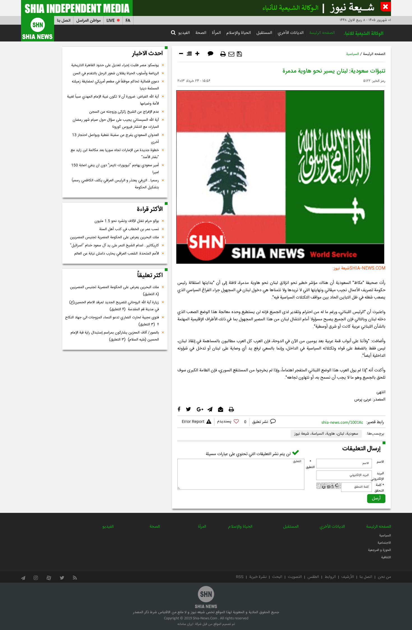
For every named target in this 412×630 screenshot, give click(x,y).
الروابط (330, 577)
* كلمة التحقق (379, 488)
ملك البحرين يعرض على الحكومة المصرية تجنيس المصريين (114, 237)
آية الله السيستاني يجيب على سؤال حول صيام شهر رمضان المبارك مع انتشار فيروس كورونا (116, 123)
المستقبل (264, 32)
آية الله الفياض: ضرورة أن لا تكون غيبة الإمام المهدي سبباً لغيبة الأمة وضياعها (113, 100)
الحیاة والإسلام (238, 32)
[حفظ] (239, 54)
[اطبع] (223, 54)
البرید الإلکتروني (377, 476)
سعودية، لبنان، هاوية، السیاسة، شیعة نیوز (326, 433)
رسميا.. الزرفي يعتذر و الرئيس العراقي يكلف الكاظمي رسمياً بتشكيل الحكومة (115, 184)
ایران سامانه (185, 624)
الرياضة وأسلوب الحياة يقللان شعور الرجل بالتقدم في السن (116, 73)
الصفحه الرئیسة (322, 32)
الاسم (380, 462)
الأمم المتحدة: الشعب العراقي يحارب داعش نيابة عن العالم (116, 254)
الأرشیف (347, 577)
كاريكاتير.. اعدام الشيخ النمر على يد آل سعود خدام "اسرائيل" (114, 245)
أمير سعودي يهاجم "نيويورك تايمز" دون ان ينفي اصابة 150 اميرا (115, 168)
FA (128, 20)
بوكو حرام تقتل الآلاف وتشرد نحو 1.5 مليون (126, 221)
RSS (240, 577)
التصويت (295, 577)
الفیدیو (184, 32)
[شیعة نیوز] (206, 8)
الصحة (200, 32)
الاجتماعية (384, 543)
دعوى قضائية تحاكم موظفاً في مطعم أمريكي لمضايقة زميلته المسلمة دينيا (115, 85)
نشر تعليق (260, 422)
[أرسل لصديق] (231, 54)
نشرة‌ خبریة (258, 577)
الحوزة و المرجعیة (379, 550)
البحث (277, 577)
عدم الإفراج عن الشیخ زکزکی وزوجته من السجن (124, 112)
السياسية (352, 54)
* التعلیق (310, 464)
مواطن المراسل (88, 20)
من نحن (384, 577)
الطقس (313, 577)
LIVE (111, 20)
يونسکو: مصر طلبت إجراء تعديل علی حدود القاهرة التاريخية (115, 65)
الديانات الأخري (291, 32)
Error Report (193, 421)
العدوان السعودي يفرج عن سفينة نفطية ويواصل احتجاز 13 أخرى (115, 138)
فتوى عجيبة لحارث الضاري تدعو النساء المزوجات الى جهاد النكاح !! (112, 321)
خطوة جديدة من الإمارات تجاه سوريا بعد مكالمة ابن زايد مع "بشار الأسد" (115, 153)
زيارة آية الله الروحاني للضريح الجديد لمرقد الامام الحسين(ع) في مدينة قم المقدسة (114, 305)
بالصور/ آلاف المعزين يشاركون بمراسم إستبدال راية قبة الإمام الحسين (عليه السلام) (115, 336)
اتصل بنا (63, 20)
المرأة (216, 32)
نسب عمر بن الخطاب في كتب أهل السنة (129, 229)
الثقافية (386, 557)
